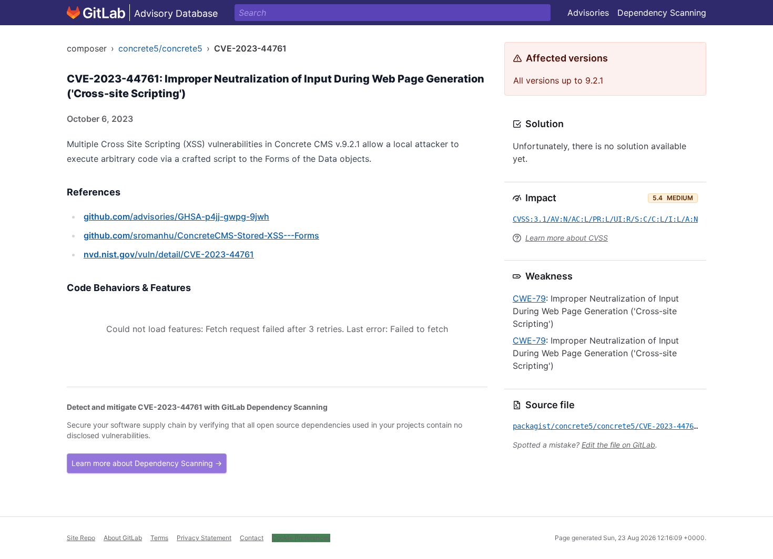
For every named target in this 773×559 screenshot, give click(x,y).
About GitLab (123, 538)
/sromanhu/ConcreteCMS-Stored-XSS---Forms (201, 235)
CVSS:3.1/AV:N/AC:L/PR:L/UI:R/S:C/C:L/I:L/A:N (605, 219)
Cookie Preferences (301, 538)
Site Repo (81, 538)
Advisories (588, 12)
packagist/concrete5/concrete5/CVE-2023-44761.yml (614, 426)
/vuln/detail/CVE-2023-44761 (169, 254)
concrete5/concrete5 (160, 48)
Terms (159, 538)
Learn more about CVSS (566, 237)
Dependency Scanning (661, 12)
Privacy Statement (204, 538)
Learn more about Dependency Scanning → (147, 463)
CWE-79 (529, 298)
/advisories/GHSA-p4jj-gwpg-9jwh (176, 216)
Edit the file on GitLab (618, 444)
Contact (251, 538)
